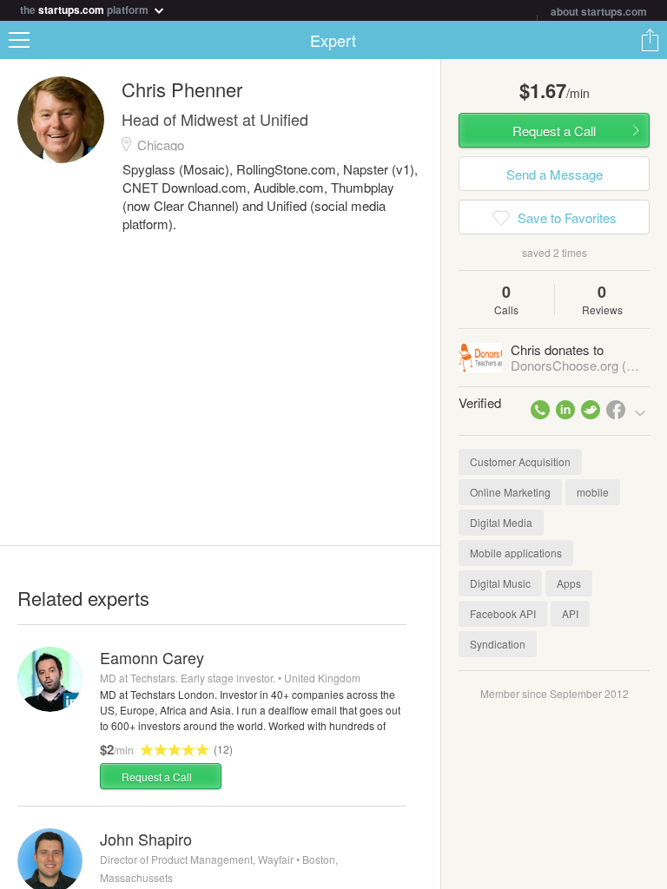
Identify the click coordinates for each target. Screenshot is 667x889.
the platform (85, 8)
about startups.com (599, 11)
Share (649, 40)
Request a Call (157, 776)
